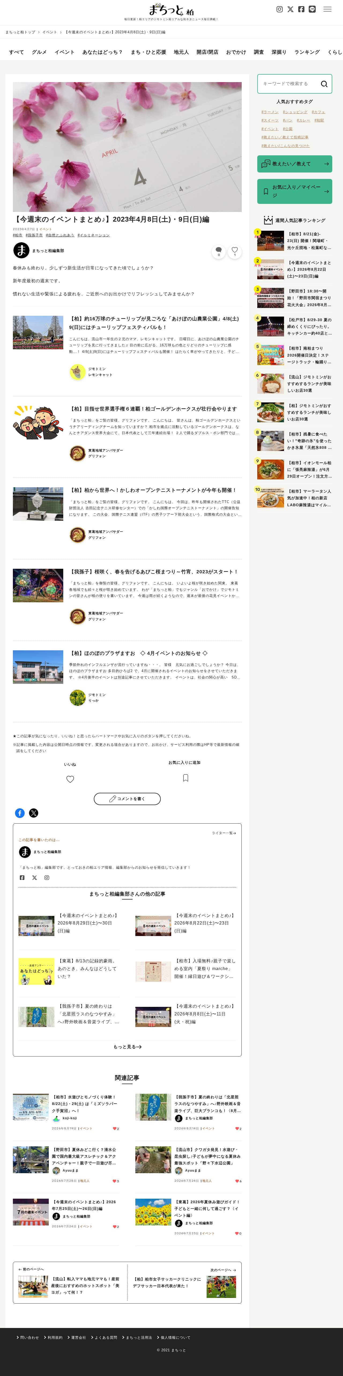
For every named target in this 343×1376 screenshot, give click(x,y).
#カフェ (318, 112)
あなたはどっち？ (103, 52)
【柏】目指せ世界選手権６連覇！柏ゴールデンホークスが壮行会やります (153, 409)
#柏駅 (319, 120)
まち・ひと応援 (148, 52)
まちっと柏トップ (20, 32)
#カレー (303, 120)
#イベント (270, 129)
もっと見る (124, 1046)
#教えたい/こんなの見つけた (286, 146)
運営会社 (78, 1337)
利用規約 (55, 1337)
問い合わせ (29, 1337)
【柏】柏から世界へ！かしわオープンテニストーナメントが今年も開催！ (153, 490)
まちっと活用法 (139, 1337)
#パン (288, 120)
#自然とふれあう (60, 235)
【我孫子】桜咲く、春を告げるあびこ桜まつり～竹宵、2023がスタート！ (154, 571)
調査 (259, 52)
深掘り (279, 52)
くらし (335, 52)
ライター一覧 (222, 833)
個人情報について (176, 1337)
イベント (49, 32)
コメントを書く (131, 799)
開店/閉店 (208, 52)
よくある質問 (106, 1337)
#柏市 (18, 235)
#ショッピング (295, 112)
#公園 (288, 129)
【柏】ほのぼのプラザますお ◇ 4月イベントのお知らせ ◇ (138, 653)
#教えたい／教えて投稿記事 (285, 137)
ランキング (307, 52)
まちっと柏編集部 (48, 250)
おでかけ (236, 52)
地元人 (181, 52)
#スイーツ (270, 120)
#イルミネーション (94, 235)
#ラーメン (270, 112)
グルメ (39, 52)
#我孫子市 (34, 235)
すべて (16, 52)
